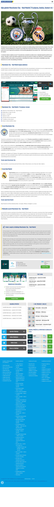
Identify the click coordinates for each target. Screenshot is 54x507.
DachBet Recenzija (7, 373)
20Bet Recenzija (6, 370)
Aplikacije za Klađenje (33, 375)
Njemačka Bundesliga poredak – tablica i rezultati (20, 421)
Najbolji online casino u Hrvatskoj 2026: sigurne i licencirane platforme (21, 406)
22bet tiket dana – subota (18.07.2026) (12, 310)
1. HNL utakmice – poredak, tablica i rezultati (19, 366)
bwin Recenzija (6, 368)
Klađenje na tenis (45, 379)
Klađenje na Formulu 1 (46, 372)
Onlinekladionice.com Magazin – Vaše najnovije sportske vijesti (21, 426)
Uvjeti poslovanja (28, 478)
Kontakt (33, 478)
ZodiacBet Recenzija (7, 380)
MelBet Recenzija (6, 377)
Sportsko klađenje (32, 372)
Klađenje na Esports (46, 370)
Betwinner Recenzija (7, 372)
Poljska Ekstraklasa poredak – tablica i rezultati (20, 431)
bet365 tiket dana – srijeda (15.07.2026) (12, 318)
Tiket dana (18, 474)
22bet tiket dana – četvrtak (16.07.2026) (12, 315)
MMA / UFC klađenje (46, 377)
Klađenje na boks (45, 374)
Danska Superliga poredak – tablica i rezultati (19, 385)
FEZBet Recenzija (6, 375)
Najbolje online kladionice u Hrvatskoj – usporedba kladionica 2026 (21, 401)
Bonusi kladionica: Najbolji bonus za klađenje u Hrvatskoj (33, 369)
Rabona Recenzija (6, 379)
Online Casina (32, 365)
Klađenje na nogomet (46, 369)
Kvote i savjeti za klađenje (21, 391)
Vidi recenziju (36, 337)
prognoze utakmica (46, 253)
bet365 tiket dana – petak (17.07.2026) (12, 312)
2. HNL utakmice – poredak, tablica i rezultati (19, 370)
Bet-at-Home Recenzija (7, 367)
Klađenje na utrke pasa (46, 381)
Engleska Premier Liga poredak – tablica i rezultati (21, 449)
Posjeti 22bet (45, 99)
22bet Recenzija (42, 84)
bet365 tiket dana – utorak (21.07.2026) (12, 307)
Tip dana (43, 367)
